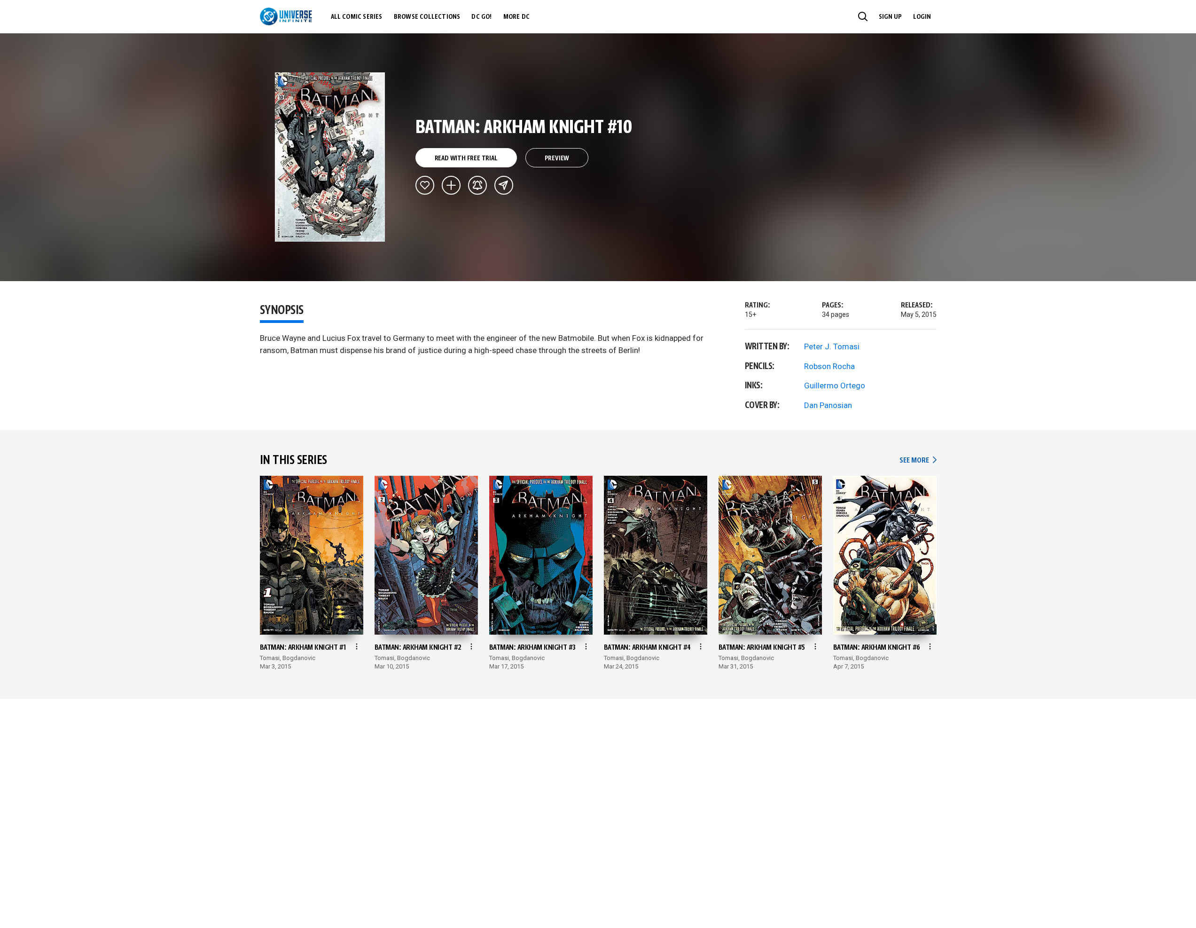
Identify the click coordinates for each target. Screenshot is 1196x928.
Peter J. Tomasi (832, 346)
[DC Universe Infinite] (286, 16)
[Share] (503, 185)
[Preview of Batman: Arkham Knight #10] (330, 157)
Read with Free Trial (466, 158)
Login (922, 17)
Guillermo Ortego (834, 385)
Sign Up (890, 17)
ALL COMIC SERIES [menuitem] (357, 17)
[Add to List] (451, 185)
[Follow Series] (477, 185)
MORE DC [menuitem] (516, 17)
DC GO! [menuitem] (481, 17)
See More (917, 460)
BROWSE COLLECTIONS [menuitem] (427, 17)
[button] (862, 16)
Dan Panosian (828, 405)
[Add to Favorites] (424, 185)
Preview (557, 158)
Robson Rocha (829, 366)
